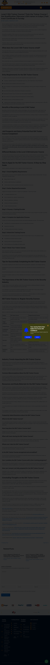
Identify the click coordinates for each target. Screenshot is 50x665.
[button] (48, 325)
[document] (25, 332)
